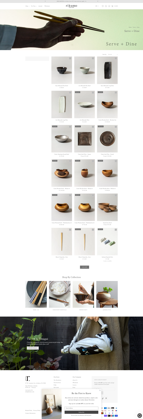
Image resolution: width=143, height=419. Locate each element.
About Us (75, 380)
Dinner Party (83, 310)
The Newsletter (57, 380)
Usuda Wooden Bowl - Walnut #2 (107, 188)
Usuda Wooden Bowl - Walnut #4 (62, 188)
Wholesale (75, 382)
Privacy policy (36, 410)
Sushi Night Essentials (60, 310)
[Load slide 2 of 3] (71, 369)
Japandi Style (107, 310)
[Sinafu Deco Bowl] (107, 207)
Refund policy (28, 410)
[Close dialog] (100, 390)
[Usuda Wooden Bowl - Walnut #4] (61, 173)
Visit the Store (57, 382)
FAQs (55, 385)
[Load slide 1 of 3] (64, 369)
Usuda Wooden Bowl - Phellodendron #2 (62, 223)
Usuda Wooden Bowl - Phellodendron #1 (84, 223)
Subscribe (81, 412)
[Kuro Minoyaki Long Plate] (107, 70)
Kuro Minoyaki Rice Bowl (61, 85)
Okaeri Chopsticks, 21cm (85, 257)
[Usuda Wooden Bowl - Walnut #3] (84, 173)
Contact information (30, 413)
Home (130, 27)
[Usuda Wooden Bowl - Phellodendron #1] (84, 207)
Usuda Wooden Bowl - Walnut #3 (84, 188)
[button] (27, 6)
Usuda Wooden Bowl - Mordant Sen (107, 120)
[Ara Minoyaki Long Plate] (61, 104)
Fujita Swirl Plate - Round (107, 154)
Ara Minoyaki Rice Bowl (84, 85)
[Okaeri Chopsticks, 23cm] (61, 241)
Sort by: (105, 54)
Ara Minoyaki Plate (84, 120)
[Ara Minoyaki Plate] (84, 104)
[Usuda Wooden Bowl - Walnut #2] (107, 173)
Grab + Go (36, 310)
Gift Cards (56, 387)
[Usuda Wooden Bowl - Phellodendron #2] (61, 207)
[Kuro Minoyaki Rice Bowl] (61, 70)
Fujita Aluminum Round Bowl (61, 154)
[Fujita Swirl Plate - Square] (84, 138)
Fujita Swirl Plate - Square (84, 154)
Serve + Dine (136, 27)
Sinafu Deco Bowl (107, 223)
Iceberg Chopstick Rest (107, 257)
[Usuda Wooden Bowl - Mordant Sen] (107, 104)
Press (74, 387)
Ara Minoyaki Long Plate (62, 120)
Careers (74, 385)
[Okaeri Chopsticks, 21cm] (84, 241)
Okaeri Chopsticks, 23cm (62, 257)
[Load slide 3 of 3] (78, 369)
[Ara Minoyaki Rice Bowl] (84, 70)
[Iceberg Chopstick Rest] (107, 241)
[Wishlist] (102, 6)
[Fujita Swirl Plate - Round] (107, 138)
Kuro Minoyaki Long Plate (107, 85)
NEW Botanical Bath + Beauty (36, 348)
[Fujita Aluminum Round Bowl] (61, 138)
